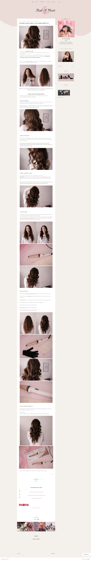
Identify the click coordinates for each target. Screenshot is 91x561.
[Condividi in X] (35, 519)
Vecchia (53, 553)
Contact (48, 1)
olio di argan (29, 138)
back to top (86, 554)
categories (42, 1)
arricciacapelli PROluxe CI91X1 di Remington (27, 218)
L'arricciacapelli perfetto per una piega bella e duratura (36, 495)
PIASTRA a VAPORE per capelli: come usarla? (36, 491)
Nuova (18, 553)
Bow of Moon (3, 559)
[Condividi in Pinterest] (36, 519)
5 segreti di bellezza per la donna (36, 498)
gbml (89, 559)
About (36, 1)
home (33, 1)
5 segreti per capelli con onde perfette (34, 23)
